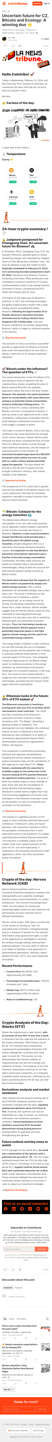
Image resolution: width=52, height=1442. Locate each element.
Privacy (24, 1424)
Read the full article (15, 337)
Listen (46, 39)
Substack (13, 1437)
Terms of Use (38, 1255)
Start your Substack (19, 1430)
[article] (26, 1332)
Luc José (11, 38)
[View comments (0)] (13, 45)
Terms (31, 1424)
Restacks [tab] (18, 1288)
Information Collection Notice (28, 1257)
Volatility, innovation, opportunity (16, 1332)
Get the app (38, 1430)
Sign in (46, 3)
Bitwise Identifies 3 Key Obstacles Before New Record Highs (17, 1368)
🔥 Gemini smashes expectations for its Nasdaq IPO (19, 1346)
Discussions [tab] (21, 1319)
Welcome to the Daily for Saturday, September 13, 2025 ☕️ (17, 1351)
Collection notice (42, 1424)
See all (7, 1389)
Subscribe (37, 3)
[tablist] (13, 1287)
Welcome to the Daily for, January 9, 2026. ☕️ (17, 1375)
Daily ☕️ (6, 11)
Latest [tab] (11, 1319)
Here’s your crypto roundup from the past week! (19, 1327)
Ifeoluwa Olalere (15, 1335)
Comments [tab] (8, 1288)
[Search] (47, 1318)
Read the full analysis (16, 1190)
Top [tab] (5, 1319)
